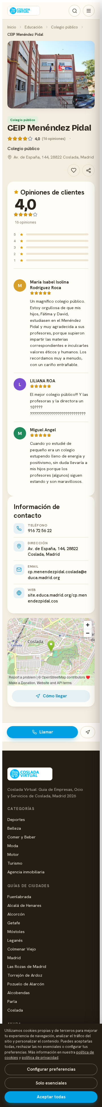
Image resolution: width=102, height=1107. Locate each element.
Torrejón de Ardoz (24, 975)
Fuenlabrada (19, 896)
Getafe (13, 922)
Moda (12, 845)
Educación (33, 27)
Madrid (14, 957)
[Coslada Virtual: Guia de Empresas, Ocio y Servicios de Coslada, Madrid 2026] (23, 10)
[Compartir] (88, 170)
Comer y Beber (21, 837)
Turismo (14, 863)
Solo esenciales (51, 1083)
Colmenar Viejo (21, 949)
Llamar (46, 732)
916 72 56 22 (40, 531)
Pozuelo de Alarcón (25, 984)
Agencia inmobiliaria (25, 871)
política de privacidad (40, 1057)
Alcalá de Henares (24, 905)
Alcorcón (16, 914)
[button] (51, 74)
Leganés (15, 940)
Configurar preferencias (51, 1069)
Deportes (16, 819)
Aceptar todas (51, 1097)
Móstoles (16, 931)
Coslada (15, 1010)
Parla (12, 1001)
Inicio (11, 27)
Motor (13, 854)
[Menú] (89, 11)
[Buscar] (74, 11)
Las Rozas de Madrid (26, 966)
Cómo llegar (55, 696)
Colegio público (64, 27)
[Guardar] (73, 170)
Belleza (14, 828)
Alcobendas (18, 992)
